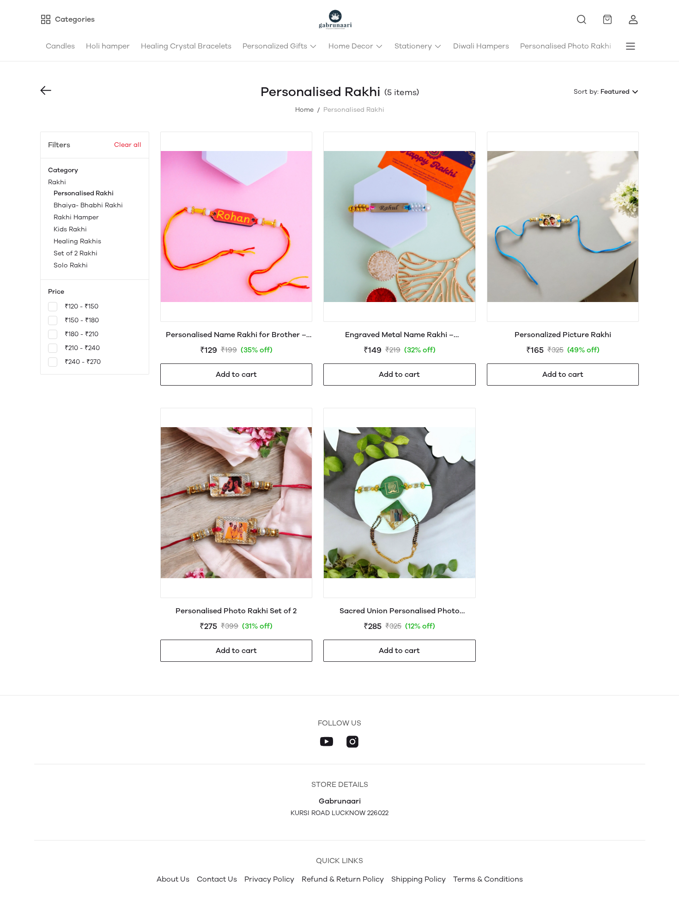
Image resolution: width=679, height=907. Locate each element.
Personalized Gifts (274, 46)
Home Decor (350, 46)
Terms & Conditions (488, 879)
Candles (60, 46)
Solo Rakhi (71, 265)
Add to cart (236, 374)
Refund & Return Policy (343, 879)
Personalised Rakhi (84, 193)
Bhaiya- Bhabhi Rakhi (88, 205)
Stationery (413, 46)
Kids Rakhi (70, 229)
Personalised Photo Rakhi (565, 46)
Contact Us (217, 879)
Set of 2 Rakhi (75, 253)
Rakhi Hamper (76, 217)
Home (304, 110)
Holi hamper (108, 46)
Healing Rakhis (77, 241)
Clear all (127, 145)
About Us (173, 879)
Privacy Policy (269, 879)
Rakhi (85, 223)
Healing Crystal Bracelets (186, 46)
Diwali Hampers (481, 46)
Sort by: (586, 92)
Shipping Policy (418, 879)
